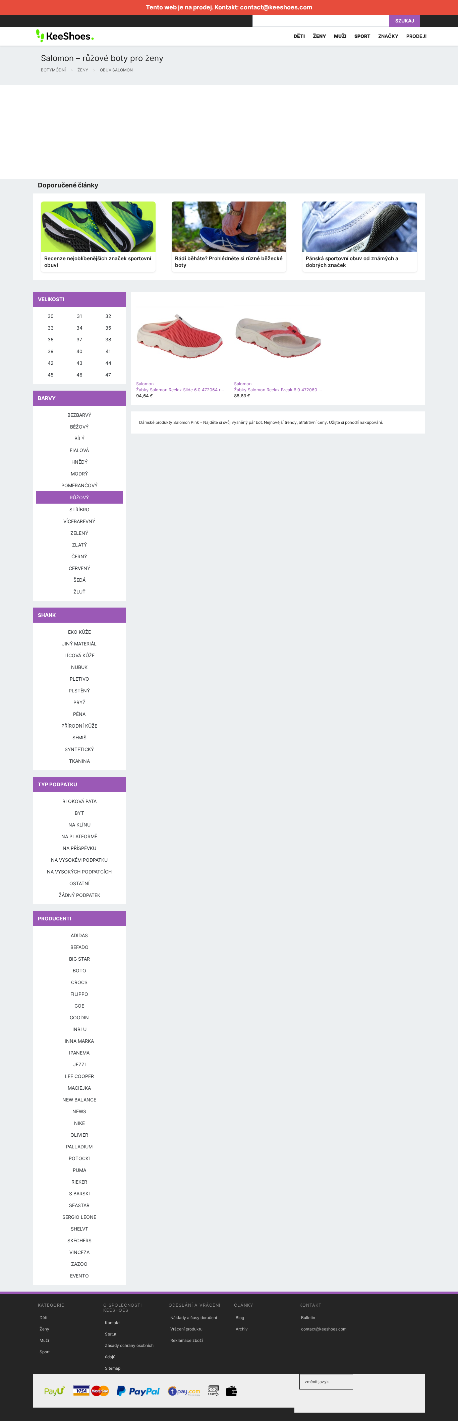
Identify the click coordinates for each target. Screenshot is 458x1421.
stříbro (79, 509)
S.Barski (79, 1193)
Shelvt (79, 1229)
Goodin (79, 1017)
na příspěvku (79, 848)
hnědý (79, 462)
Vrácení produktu (186, 1328)
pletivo (79, 679)
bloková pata (79, 801)
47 (108, 375)
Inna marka (79, 1041)
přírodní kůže (79, 726)
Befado (79, 947)
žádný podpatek (79, 895)
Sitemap (112, 1368)
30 (51, 316)
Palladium (79, 1146)
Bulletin (308, 1317)
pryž (79, 702)
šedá (79, 580)
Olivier (79, 1135)
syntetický (79, 749)
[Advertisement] (201, 132)
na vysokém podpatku (79, 860)
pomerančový (79, 485)
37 (79, 339)
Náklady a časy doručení (193, 1317)
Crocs (79, 982)
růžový (79, 497)
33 (51, 328)
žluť (79, 591)
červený (79, 568)
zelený (79, 533)
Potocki (79, 1158)
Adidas (79, 935)
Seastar (79, 1205)
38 (108, 339)
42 (50, 363)
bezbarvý (79, 415)
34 (79, 328)
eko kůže (79, 632)
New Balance (79, 1099)
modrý (79, 473)
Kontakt (112, 1322)
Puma (79, 1170)
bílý (79, 438)
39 (51, 351)
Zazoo (79, 1264)
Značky (388, 36)
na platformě (79, 836)
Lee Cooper (79, 1076)
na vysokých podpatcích (79, 871)
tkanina (79, 761)
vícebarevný (79, 521)
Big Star (79, 959)
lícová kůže (79, 655)
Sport (45, 1351)
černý (79, 556)
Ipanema (79, 1053)
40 (79, 351)
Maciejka (79, 1088)
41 (108, 351)
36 (51, 339)
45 (51, 375)
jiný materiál (79, 643)
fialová (79, 450)
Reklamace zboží (186, 1340)
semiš (79, 737)
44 (108, 363)
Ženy (44, 1328)
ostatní (79, 883)
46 (79, 375)
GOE (79, 1006)
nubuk (79, 667)
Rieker (79, 1182)
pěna (79, 714)
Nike (79, 1123)
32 (108, 316)
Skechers (79, 1240)
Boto (79, 970)
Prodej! (416, 36)
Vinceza (79, 1252)
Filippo (79, 994)
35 (108, 328)
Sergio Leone (79, 1217)
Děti (43, 1317)
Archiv (242, 1328)
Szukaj (404, 20)
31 (79, 316)
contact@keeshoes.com (276, 7)
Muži (44, 1340)
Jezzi (79, 1064)
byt (79, 813)
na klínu (79, 825)
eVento (79, 1275)
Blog (240, 1317)
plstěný (79, 690)
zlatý (79, 545)
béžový (79, 427)
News (79, 1111)
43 (79, 363)
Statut (110, 1334)
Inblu (79, 1029)
